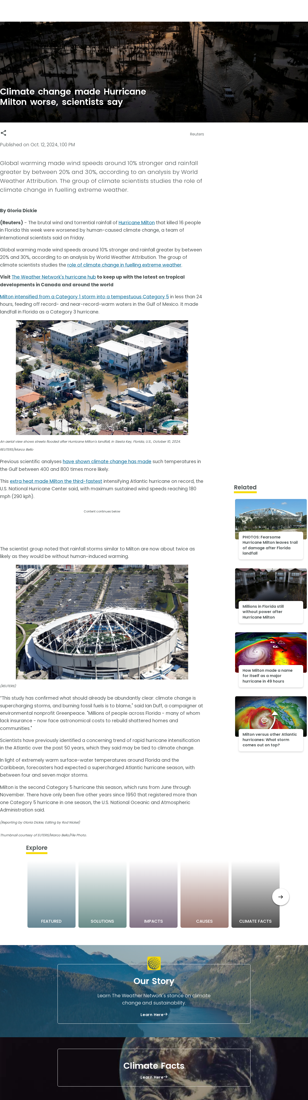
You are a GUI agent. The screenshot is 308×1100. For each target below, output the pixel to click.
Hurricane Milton (137, 222)
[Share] (3, 132)
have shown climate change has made (107, 461)
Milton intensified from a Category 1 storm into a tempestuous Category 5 (84, 297)
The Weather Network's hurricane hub (54, 277)
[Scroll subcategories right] (280, 896)
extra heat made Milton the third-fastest (56, 481)
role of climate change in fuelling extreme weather (124, 265)
